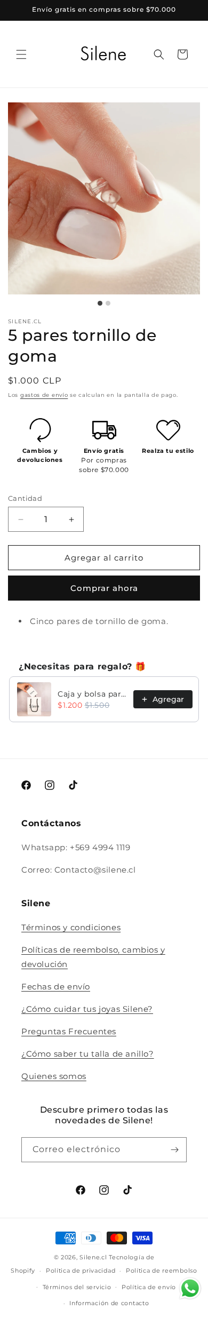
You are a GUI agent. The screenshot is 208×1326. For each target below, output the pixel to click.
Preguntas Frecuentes (68, 1031)
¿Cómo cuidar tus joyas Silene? (87, 1009)
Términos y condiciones (71, 927)
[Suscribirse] (174, 1149)
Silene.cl (93, 1257)
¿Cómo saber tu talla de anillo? (87, 1054)
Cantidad (25, 498)
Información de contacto (109, 1303)
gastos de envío (44, 395)
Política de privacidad (80, 1270)
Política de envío (149, 1287)
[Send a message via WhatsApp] (190, 1288)
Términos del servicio (77, 1287)
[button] (21, 54)
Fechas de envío (55, 986)
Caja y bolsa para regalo (92, 694)
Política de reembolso (161, 1270)
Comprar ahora (104, 588)
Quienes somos (53, 1076)
